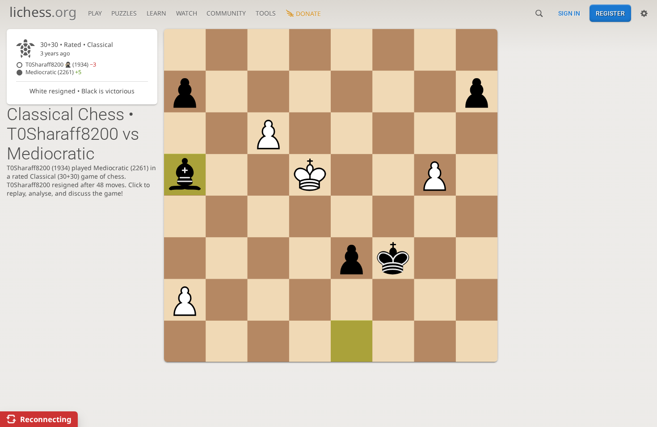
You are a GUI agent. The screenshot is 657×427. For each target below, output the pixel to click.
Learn (156, 13)
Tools (266, 13)
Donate (308, 13)
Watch (186, 13)
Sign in (569, 13)
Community (226, 13)
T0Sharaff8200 (60, 64)
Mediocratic (53, 72)
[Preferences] (644, 13)
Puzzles (124, 13)
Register (610, 13)
